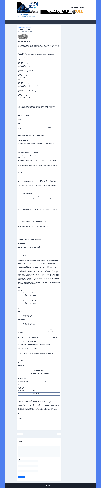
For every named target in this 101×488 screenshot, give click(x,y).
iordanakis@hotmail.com (38, 362)
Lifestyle (28, 27)
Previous (19, 434)
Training (27, 21)
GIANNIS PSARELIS (29, 31)
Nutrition (48, 21)
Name (19, 459)
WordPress (46, 485)
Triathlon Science (34, 21)
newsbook (54, 485)
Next (59, 434)
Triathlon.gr (23, 14)
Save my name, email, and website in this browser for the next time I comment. (33, 474)
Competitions (21, 27)
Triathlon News (21, 21)
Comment (19, 445)
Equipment (42, 21)
